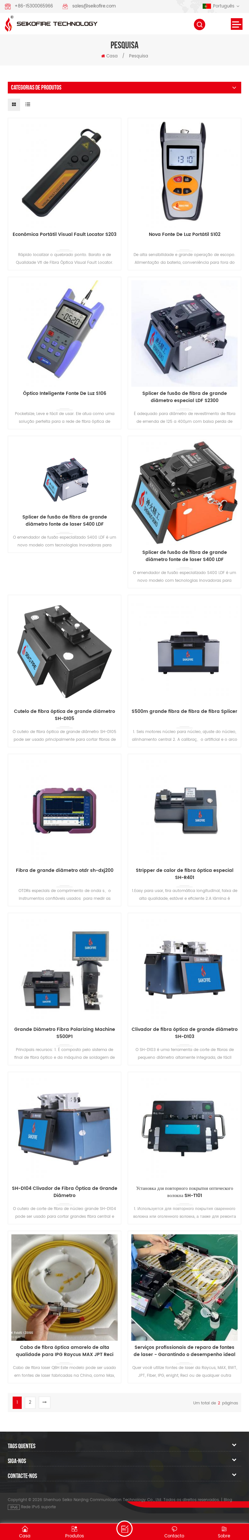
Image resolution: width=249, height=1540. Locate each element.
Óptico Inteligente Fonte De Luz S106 (64, 393)
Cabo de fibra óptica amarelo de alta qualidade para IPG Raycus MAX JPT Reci (64, 1351)
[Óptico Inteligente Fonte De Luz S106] (64, 333)
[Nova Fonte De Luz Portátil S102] (184, 174)
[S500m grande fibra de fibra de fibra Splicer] (184, 651)
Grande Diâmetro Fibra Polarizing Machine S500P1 (64, 1033)
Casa (112, 56)
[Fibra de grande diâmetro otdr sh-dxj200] (64, 810)
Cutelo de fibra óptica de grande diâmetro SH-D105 (64, 715)
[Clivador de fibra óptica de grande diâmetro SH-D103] (184, 969)
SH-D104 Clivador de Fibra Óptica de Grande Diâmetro (64, 1192)
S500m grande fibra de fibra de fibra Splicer (184, 711)
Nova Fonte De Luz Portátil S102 (184, 234)
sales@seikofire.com (94, 6)
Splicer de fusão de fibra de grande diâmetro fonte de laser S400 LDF (64, 521)
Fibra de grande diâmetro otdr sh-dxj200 (64, 870)
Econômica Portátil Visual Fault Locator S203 (64, 234)
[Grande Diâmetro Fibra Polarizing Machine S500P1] (64, 969)
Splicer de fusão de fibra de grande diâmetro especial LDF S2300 (184, 397)
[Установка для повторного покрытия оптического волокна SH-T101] (184, 1128)
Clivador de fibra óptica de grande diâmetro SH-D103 (185, 1033)
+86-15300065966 (34, 6)
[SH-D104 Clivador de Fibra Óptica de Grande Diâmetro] (64, 1128)
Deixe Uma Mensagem (124, 1529)
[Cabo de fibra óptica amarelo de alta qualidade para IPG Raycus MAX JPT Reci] (64, 1287)
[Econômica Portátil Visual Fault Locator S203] (64, 174)
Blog (228, 1500)
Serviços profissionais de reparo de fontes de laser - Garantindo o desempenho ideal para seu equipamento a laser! (184, 1351)
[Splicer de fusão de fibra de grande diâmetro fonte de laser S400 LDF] (64, 474)
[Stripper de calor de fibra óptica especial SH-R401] (184, 810)
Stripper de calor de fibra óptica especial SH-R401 (184, 874)
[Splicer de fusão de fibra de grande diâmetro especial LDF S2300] (184, 333)
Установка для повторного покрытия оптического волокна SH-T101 (184, 1192)
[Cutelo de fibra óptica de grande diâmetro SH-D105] (64, 651)
